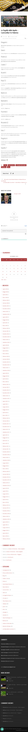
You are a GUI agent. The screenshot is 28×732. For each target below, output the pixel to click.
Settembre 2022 (6, 398)
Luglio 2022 (5, 404)
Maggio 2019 (5, 496)
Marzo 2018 (5, 536)
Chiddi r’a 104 (5, 578)
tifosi (5, 165)
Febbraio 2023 (5, 384)
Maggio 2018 (5, 530)
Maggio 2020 (5, 465)
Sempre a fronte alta (7, 623)
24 (6, 274)
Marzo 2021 (5, 443)
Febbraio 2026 (5, 300)
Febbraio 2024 (5, 356)
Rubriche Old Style (12, 38)
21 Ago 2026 (10, 694)
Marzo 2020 (5, 468)
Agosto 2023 (5, 373)
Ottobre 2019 (5, 482)
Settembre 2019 (6, 485)
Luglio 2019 (5, 491)
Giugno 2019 (5, 494)
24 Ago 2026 (10, 688)
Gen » (5, 279)
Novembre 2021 (6, 426)
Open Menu (23, 7)
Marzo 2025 (5, 325)
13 (17, 268)
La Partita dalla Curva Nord (8, 629)
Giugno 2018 (5, 527)
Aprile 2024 (5, 350)
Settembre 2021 (6, 432)
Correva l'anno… (6, 589)
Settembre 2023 (6, 370)
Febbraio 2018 (5, 538)
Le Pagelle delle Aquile (21, 165)
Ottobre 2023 (5, 367)
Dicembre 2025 (6, 305)
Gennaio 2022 (5, 421)
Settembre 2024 (6, 342)
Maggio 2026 (5, 291)
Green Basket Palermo (7, 584)
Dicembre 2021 (6, 423)
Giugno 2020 (5, 463)
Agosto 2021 (5, 435)
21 (21, 271)
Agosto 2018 (5, 522)
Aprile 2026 (5, 294)
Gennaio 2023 (5, 387)
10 (6, 268)
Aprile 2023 (5, 378)
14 (21, 268)
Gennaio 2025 (5, 331)
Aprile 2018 (5, 533)
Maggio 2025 (5, 320)
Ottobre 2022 (5, 395)
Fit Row (4, 581)
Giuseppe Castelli (13, 36)
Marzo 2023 (5, 381)
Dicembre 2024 (6, 334)
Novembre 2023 (6, 364)
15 (25, 268)
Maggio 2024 (5, 348)
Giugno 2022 (5, 407)
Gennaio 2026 (5, 303)
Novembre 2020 (6, 454)
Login (25, 225)
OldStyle (6, 38)
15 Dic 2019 (5, 36)
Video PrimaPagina (7, 617)
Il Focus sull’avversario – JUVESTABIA (15, 692)
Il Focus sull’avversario (7, 573)
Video (4, 592)
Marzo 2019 (5, 502)
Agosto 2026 (5, 289)
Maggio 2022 (5, 409)
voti (8, 167)
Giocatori (4, 615)
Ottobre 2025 (5, 311)
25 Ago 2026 (10, 680)
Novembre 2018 (6, 513)
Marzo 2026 (5, 297)
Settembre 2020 (6, 460)
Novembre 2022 (6, 392)
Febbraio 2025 (5, 328)
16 (2, 271)
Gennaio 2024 (5, 359)
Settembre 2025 (6, 314)
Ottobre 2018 (5, 516)
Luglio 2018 (5, 524)
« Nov (2, 279)
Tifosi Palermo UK (6, 601)
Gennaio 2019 (5, 508)
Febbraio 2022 (5, 418)
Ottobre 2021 (5, 429)
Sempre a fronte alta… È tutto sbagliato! (16, 548)
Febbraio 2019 (5, 505)
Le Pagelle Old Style (7, 595)
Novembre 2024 (6, 336)
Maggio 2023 (5, 376)
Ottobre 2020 (5, 457)
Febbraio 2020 (5, 471)
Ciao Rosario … (11, 557)
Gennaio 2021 (5, 449)
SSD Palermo (11, 165)
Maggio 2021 (5, 437)
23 (2, 274)
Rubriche (4, 167)
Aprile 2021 (5, 440)
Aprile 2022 (5, 412)
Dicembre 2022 (6, 390)
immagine (5, 612)
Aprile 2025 (5, 322)
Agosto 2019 (5, 488)
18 (10, 271)
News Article (5, 587)
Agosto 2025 (5, 317)
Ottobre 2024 (5, 339)
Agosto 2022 (5, 401)
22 (25, 271)
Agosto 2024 (5, 345)
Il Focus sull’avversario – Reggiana (14, 554)
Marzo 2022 (5, 415)
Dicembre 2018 (6, 510)
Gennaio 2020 (5, 474)
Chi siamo (5, 598)
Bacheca (4, 620)
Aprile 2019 (5, 499)
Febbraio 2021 (5, 446)
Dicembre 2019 (6, 477)
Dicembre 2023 (6, 362)
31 (6, 277)
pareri (4, 606)
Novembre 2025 (6, 308)
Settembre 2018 (6, 519)
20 (17, 271)
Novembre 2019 (6, 479)
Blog (3, 38)
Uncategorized (6, 570)
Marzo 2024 (5, 353)
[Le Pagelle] (14, 21)
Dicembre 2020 (6, 451)
